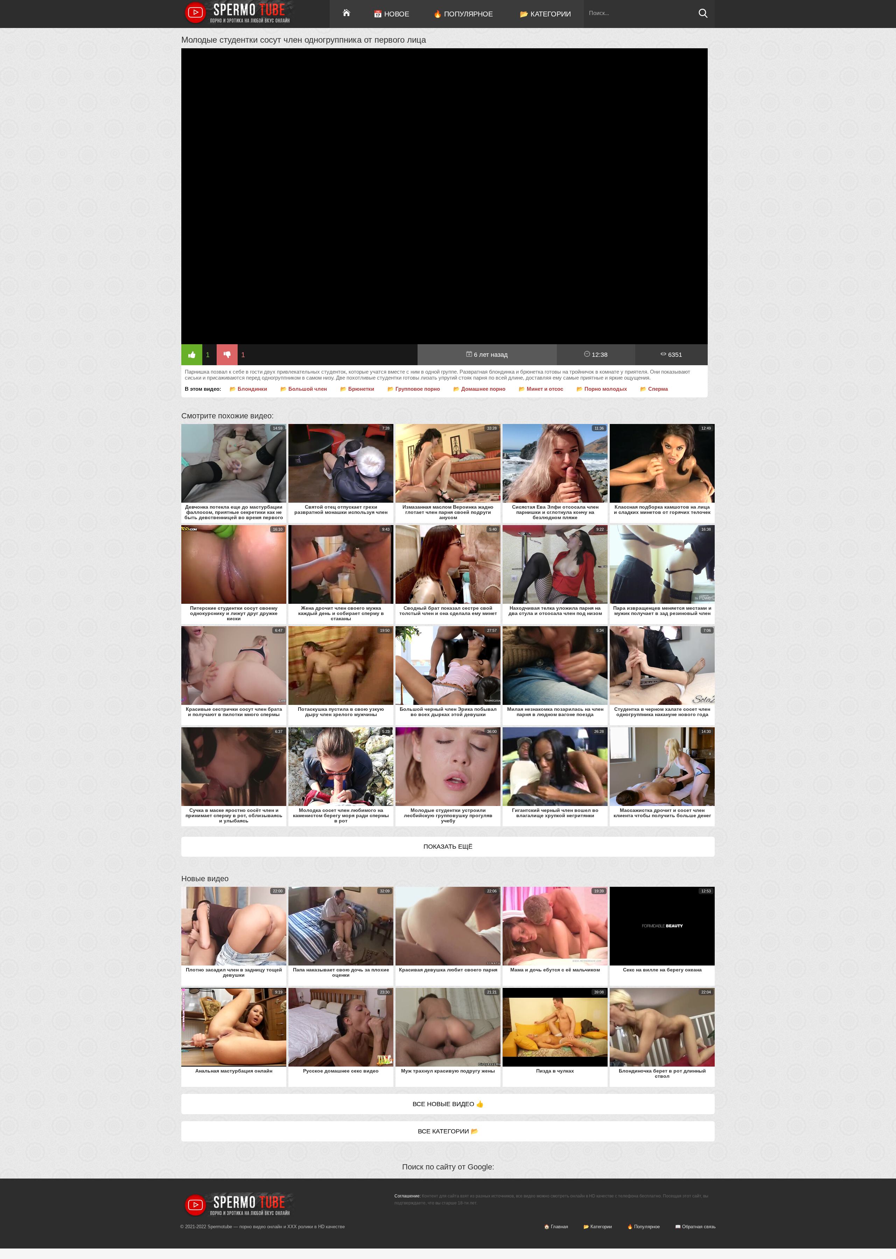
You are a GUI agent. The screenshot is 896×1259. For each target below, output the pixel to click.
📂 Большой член (303, 389)
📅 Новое (391, 14)
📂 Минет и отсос (541, 389)
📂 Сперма (654, 389)
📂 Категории (545, 14)
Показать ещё (448, 846)
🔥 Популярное (463, 14)
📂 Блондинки (248, 389)
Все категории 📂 (448, 1131)
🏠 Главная (556, 1226)
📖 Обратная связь (695, 1226)
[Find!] (703, 16)
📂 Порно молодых (601, 389)
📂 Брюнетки (357, 389)
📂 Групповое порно (413, 389)
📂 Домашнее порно (479, 389)
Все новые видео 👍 (448, 1104)
